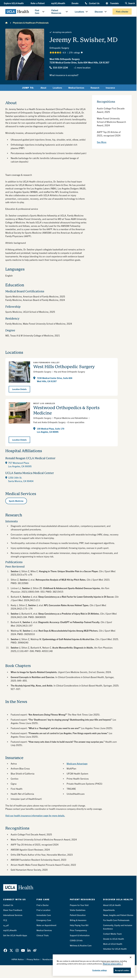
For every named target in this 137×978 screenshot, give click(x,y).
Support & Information (80, 935)
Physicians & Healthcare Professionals (31, 22)
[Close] (131, 957)
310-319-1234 (60, 67)
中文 (5, 920)
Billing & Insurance (78, 920)
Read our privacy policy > (112, 964)
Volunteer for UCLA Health (115, 948)
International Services (12, 915)
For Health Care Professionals (116, 920)
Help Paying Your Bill (79, 925)
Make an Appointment (46, 925)
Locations (79, 11)
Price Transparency (78, 930)
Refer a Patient (38, 3)
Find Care (37, 11)
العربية (6, 925)
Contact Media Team (112, 933)
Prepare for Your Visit (79, 905)
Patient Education (78, 915)
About (43, 87)
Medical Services (76, 87)
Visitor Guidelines (77, 910)
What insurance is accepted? (64, 75)
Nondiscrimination (50, 959)
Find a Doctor (122, 11)
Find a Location (43, 910)
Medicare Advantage (77, 763)
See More (101, 142)
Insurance (110, 87)
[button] (14, 3)
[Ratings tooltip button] (82, 52)
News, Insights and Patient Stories (118, 915)
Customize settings (99, 970)
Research (95, 87)
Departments (109, 910)
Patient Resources (56, 11)
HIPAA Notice (18, 959)
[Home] (6, 22)
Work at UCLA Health (112, 944)
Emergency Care (44, 920)
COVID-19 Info (76, 940)
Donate (75, 3)
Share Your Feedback (12, 910)
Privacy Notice (33, 959)
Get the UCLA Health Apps (15, 935)
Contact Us (94, 3)
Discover (99, 11)
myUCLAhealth (58, 3)
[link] (5, 950)
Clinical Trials (43, 935)
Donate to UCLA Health (113, 939)
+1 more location (82, 67)
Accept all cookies (122, 970)
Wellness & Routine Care (81, 945)
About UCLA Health (112, 905)
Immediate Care (44, 915)
